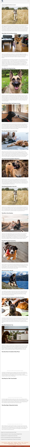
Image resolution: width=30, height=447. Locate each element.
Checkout (15, 442)
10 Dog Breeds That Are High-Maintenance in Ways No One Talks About (11, 439)
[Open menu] (28, 1)
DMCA (22, 442)
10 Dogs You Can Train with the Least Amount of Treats (8, 432)
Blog (12, 442)
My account (26, 442)
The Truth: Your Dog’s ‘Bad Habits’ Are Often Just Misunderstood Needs (11, 437)
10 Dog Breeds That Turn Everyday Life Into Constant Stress (9, 435)
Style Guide (24, 443)
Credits (19, 442)
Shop (20, 443)
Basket (9, 442)
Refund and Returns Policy (8, 443)
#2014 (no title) (4, 442)
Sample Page (16, 443)
